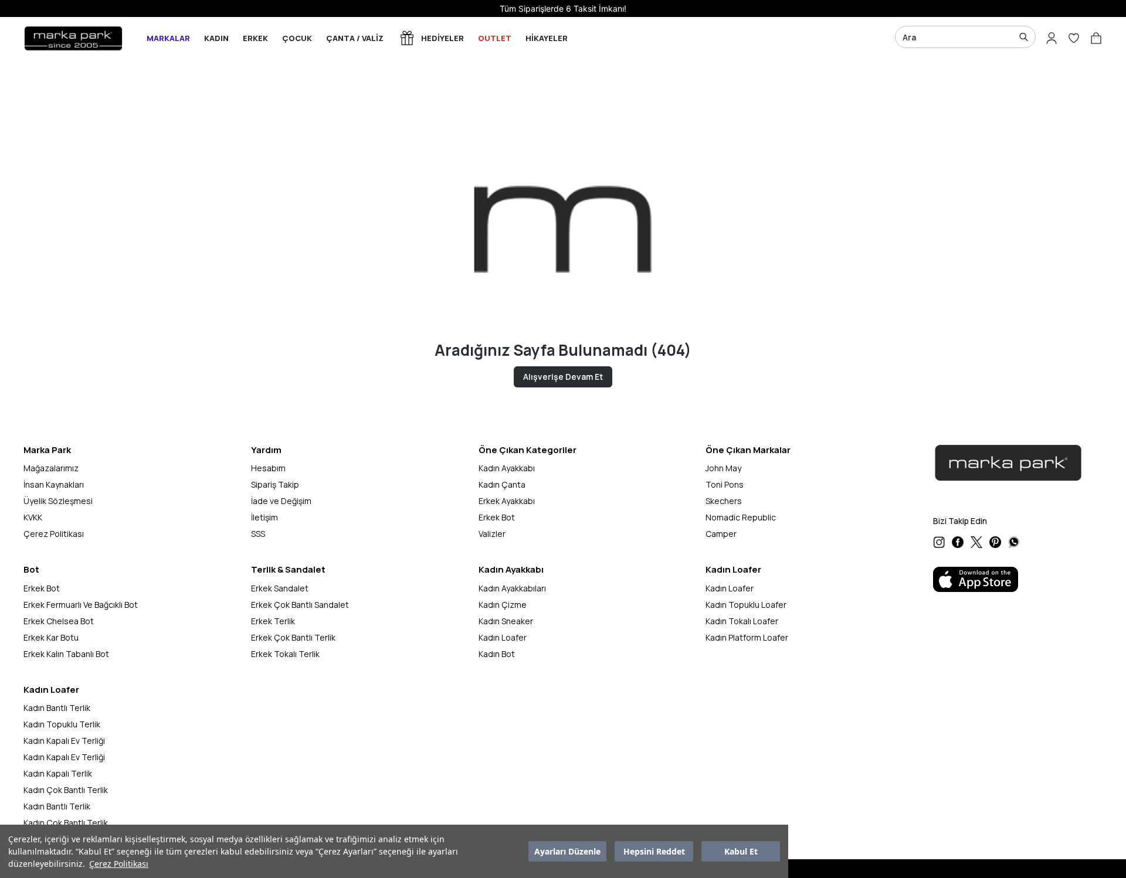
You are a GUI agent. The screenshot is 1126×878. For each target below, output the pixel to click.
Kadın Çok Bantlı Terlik (65, 789)
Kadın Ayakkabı (507, 468)
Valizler (492, 533)
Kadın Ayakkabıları (512, 588)
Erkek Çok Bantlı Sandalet (300, 604)
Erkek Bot (497, 517)
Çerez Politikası (118, 863)
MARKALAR (168, 38)
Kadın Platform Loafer (747, 637)
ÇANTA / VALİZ (355, 38)
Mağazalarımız (51, 468)
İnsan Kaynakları (53, 484)
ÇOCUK (297, 38)
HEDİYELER (442, 38)
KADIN (216, 38)
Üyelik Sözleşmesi (58, 500)
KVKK (32, 517)
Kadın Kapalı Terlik (57, 773)
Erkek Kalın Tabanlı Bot (66, 653)
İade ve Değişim (281, 500)
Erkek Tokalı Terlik (285, 653)
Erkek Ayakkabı (507, 500)
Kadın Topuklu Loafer (746, 604)
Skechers (724, 500)
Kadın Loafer (503, 637)
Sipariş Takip (275, 484)
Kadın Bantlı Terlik (56, 707)
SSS (258, 533)
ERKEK (255, 38)
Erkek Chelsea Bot (58, 621)
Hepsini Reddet (654, 851)
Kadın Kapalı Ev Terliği (64, 740)
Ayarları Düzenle (567, 851)
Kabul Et (741, 851)
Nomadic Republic (741, 517)
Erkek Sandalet (279, 588)
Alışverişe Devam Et (563, 376)
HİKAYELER (546, 38)
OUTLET (494, 38)
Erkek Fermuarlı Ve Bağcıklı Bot (80, 604)
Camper (721, 533)
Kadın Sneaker (506, 621)
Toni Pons (725, 484)
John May (723, 468)
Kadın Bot (497, 653)
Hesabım (268, 468)
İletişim (264, 517)
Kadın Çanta (502, 484)
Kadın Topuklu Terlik (61, 724)
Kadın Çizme (503, 604)
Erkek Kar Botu (51, 637)
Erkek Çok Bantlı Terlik (293, 637)
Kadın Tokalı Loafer (742, 621)
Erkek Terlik (273, 621)
